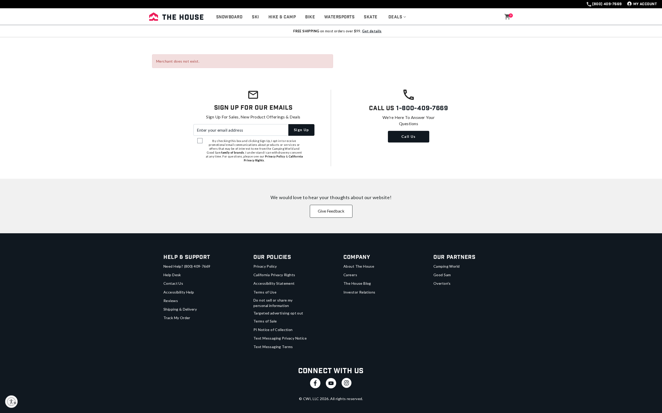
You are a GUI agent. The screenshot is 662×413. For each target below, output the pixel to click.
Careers (350, 275)
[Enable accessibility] (11, 401)
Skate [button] (370, 17)
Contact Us (173, 283)
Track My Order (176, 318)
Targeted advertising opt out (278, 313)
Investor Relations (359, 292)
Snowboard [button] (229, 17)
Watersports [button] (339, 17)
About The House (358, 266)
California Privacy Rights (274, 275)
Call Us (408, 136)
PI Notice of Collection (273, 329)
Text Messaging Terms (273, 346)
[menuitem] (229, 17)
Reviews (170, 300)
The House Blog (357, 283)
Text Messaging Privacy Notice (280, 338)
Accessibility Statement (274, 283)
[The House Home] (176, 16)
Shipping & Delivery (180, 309)
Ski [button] (255, 17)
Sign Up (301, 129)
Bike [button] (310, 17)
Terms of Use (264, 292)
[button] (397, 17)
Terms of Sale (265, 321)
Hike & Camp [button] (282, 17)
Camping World (446, 266)
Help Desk (172, 275)
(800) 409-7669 (607, 4)
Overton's (442, 283)
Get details (371, 31)
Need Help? (186, 266)
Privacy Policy (265, 266)
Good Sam (442, 275)
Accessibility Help (178, 292)
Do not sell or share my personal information (273, 303)
